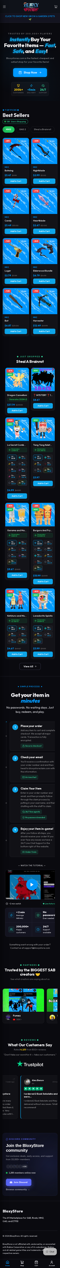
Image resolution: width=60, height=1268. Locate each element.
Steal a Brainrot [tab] (42, 129)
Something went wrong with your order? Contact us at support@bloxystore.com (30, 946)
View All (28, 666)
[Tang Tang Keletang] (43, 452)
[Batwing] (16, 162)
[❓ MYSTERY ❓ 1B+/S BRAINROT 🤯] (43, 389)
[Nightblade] (44, 162)
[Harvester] (44, 312)
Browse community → (18, 1189)
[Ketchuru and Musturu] (17, 623)
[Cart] (55, 6)
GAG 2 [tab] (22, 129)
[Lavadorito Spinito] (43, 623)
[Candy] (16, 212)
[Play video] (32, 884)
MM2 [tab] (8, 129)
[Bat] (16, 312)
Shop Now (30, 72)
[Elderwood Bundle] (44, 262)
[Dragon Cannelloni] (17, 391)
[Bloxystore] (31, 7)
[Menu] (4, 6)
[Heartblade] (44, 212)
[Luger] (16, 262)
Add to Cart (15, 181)
